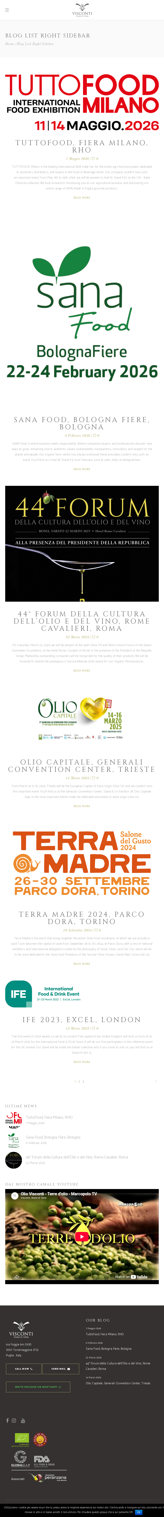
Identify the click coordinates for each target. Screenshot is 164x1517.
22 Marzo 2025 (77, 637)
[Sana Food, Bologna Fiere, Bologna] (82, 310)
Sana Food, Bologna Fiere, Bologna (82, 423)
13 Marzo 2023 (77, 1028)
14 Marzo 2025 (77, 778)
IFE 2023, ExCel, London (82, 1020)
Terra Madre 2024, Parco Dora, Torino (82, 918)
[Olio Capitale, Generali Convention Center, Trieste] (82, 718)
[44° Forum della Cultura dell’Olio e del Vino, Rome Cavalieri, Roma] (82, 544)
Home (9, 44)
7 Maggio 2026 (77, 159)
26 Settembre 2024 (77, 930)
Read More (82, 198)
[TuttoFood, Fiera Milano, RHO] (82, 102)
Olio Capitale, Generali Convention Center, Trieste (82, 766)
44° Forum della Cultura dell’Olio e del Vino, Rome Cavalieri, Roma (82, 621)
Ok (138, 1512)
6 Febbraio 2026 (77, 436)
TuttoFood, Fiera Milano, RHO (82, 146)
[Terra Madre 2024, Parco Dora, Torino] (82, 862)
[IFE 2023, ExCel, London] (42, 993)
